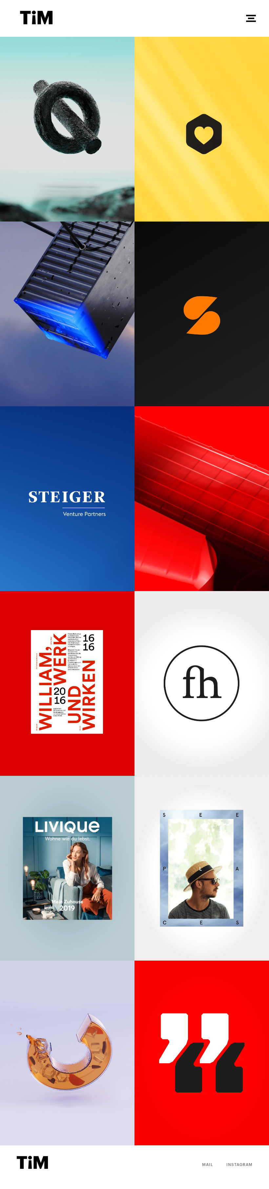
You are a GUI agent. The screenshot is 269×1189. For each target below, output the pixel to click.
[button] (251, 18)
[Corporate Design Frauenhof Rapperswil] (201, 683)
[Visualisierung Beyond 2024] (67, 314)
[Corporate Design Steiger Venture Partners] (67, 498)
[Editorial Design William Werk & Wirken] (67, 683)
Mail (207, 1165)
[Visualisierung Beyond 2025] (67, 129)
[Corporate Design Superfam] (201, 314)
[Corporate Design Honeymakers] (201, 129)
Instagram (239, 1165)
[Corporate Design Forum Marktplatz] (201, 1053)
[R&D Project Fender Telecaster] (201, 498)
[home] (133, 18)
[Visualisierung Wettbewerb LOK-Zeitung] (67, 1053)
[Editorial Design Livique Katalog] (67, 868)
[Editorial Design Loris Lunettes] (201, 868)
